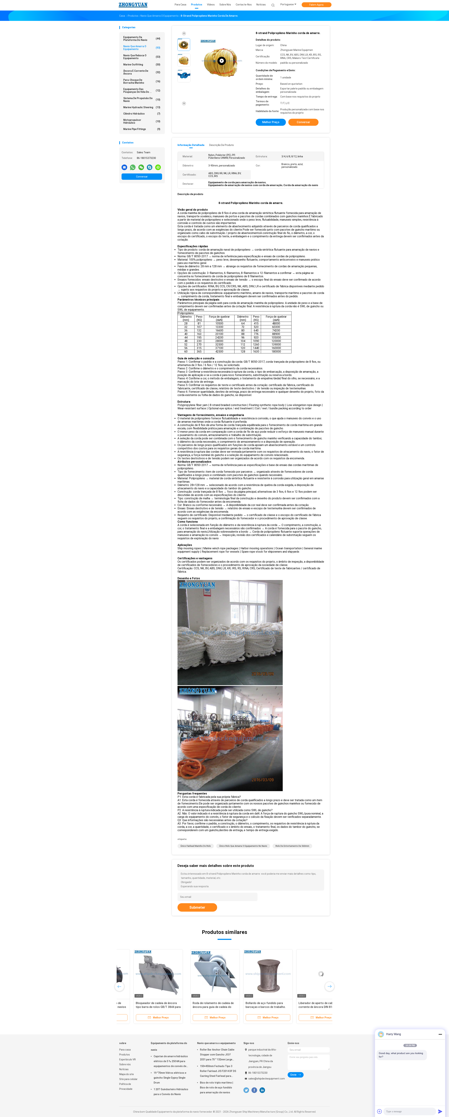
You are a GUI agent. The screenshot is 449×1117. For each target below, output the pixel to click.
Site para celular (128, 1079)
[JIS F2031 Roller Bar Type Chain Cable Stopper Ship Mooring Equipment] (221, 61)
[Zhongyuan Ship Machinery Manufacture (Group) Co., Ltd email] (124, 167)
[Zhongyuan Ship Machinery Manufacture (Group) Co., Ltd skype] (149, 167)
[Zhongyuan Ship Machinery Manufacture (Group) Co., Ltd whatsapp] (133, 167)
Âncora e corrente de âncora (141, 72)
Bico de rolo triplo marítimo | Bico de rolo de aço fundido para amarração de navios (216, 1087)
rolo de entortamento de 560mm (292, 846)
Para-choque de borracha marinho (141, 81)
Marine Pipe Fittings (141, 129)
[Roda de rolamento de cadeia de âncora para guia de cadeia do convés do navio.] (144, 973)
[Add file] (379, 1111)
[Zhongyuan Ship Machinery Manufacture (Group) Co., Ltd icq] (158, 167)
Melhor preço (270, 122)
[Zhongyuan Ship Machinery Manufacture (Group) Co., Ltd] (133, 5)
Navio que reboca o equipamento (141, 57)
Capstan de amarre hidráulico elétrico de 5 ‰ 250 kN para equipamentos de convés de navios (171, 1062)
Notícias (124, 1069)
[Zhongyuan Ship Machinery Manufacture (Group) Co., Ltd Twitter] (246, 1090)
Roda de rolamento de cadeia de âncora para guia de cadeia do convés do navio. (142, 1006)
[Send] (440, 1111)
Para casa (125, 1049)
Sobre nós (125, 1064)
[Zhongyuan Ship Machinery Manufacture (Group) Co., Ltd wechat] (141, 167)
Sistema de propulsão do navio (141, 99)
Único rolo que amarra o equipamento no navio (243, 846)
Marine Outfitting (141, 64)
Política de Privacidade (125, 1086)
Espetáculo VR (127, 1059)
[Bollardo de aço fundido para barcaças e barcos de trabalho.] (197, 973)
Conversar (142, 176)
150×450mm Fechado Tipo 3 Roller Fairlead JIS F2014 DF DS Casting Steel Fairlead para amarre (218, 1071)
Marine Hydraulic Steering (141, 107)
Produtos (124, 1054)
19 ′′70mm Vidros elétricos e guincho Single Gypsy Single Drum (170, 1077)
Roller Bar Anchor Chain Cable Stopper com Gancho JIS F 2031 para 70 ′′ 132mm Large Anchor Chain (217, 1055)
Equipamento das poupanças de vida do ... (141, 90)
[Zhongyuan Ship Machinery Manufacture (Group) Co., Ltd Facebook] (254, 1090)
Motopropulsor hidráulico (141, 121)
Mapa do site (126, 1074)
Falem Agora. (316, 4)
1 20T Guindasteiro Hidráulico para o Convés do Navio (171, 1092)
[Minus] (440, 1034)
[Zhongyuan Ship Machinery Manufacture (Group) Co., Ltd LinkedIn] (262, 1090)
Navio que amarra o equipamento (141, 48)
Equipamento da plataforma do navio (141, 38)
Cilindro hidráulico (141, 113)
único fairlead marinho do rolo (195, 846)
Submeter (197, 907)
